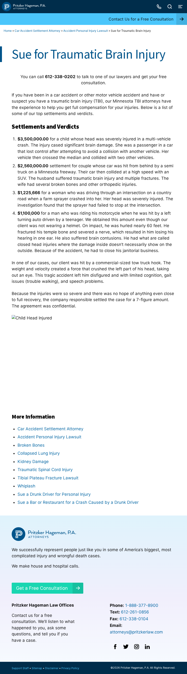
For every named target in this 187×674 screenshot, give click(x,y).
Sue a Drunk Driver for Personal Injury (54, 494)
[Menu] (180, 6)
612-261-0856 (135, 612)
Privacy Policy (70, 668)
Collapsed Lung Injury (39, 453)
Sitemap (37, 668)
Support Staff (20, 668)
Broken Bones (31, 445)
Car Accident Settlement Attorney (37, 30)
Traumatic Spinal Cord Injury (45, 469)
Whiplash (26, 486)
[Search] (169, 6)
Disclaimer (51, 668)
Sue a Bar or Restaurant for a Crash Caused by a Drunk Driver (78, 502)
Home (8, 30)
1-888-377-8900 (141, 605)
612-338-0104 (134, 618)
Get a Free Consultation (42, 588)
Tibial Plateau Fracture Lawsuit (48, 477)
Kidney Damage (33, 461)
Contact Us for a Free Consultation (141, 19)
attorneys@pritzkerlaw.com (136, 632)
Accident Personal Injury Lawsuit (85, 30)
